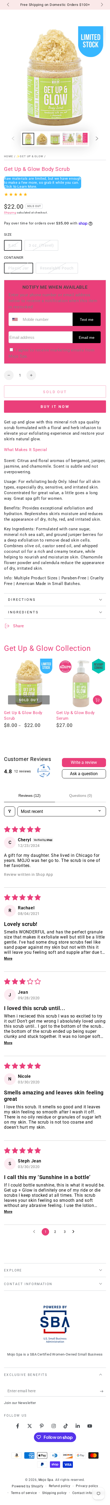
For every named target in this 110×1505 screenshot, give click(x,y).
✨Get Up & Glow (29, 156)
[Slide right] (101, 5)
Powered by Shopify (27, 1486)
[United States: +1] (15, 319)
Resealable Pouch (57, 269)
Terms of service (24, 1493)
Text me (86, 320)
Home (8, 156)
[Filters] (9, 811)
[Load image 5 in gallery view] (82, 139)
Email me (87, 338)
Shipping (10, 212)
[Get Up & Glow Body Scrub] (29, 683)
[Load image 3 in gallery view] (55, 139)
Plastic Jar (19, 269)
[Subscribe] (103, 1391)
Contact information (88, 1493)
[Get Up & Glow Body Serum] (81, 683)
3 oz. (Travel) (41, 247)
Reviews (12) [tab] (29, 795)
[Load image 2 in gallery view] (42, 139)
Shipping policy (54, 1493)
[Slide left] (8, 5)
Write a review (84, 762)
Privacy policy (87, 1486)
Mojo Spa (45, 1480)
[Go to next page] (74, 1232)
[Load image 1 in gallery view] (28, 139)
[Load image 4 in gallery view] (68, 139)
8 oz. (15, 247)
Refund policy (59, 1486)
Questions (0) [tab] (80, 795)
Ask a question (84, 773)
